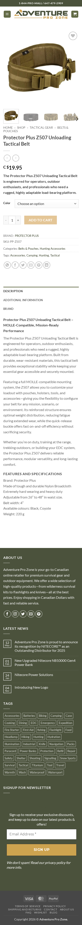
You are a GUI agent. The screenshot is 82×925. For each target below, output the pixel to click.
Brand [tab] (8, 309)
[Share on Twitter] (23, 265)
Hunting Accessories (52, 248)
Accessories (17, 255)
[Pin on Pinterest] (38, 265)
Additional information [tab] (23, 300)
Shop (21, 127)
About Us (67, 909)
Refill (60, 751)
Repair (71, 751)
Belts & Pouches (28, 248)
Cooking (10, 723)
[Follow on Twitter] (23, 614)
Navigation (56, 744)
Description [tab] (13, 291)
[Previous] (10, 68)
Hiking (25, 737)
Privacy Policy (54, 906)
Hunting (44, 255)
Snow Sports (68, 758)
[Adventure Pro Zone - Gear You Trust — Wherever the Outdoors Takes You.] (41, 14)
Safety (9, 758)
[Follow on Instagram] (15, 614)
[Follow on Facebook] (7, 614)
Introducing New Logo (31, 687)
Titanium (37, 765)
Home (8, 127)
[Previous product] (15, 158)
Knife (42, 744)
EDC (34, 723)
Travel (60, 765)
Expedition (65, 723)
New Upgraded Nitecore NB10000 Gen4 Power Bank (45, 662)
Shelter (21, 758)
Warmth (10, 772)
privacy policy (55, 862)
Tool (49, 765)
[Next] (72, 68)
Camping (32, 255)
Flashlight (55, 730)
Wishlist (40, 912)
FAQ (28, 912)
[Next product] (7, 158)
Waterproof (37, 772)
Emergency (48, 723)
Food (68, 730)
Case (69, 715)
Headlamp (11, 737)
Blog (53, 912)
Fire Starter (12, 730)
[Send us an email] (31, 614)
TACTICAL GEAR (41, 127)
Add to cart (41, 220)
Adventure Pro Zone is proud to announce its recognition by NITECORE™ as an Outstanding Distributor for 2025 (46, 646)
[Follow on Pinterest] (38, 614)
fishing (41, 730)
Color (6, 203)
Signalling (50, 758)
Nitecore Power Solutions (34, 674)
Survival (10, 765)
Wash (22, 772)
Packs (71, 744)
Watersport (55, 772)
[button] (7, 14)
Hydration (53, 737)
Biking (43, 715)
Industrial (29, 744)
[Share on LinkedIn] (46, 265)
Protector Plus (27, 235)
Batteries (29, 715)
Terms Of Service (28, 906)
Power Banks (28, 751)
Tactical (55, 255)
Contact (50, 909)
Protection (46, 751)
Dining (23, 723)
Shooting (35, 758)
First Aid (28, 730)
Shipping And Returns (24, 909)
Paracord (10, 751)
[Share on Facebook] (15, 265)
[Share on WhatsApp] (7, 265)
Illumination (12, 744)
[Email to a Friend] (31, 265)
